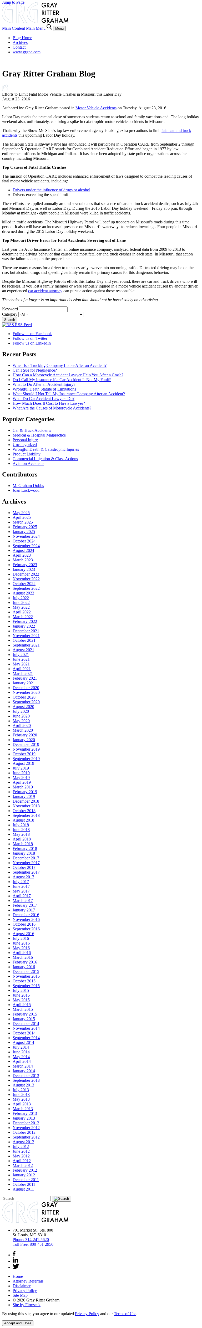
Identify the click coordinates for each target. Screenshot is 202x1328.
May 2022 (21, 607)
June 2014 (21, 1052)
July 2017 (21, 881)
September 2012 (26, 1137)
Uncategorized (25, 444)
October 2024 (24, 541)
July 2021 (21, 654)
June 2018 (21, 829)
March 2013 (23, 1108)
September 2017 (26, 872)
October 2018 (24, 810)
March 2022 (23, 616)
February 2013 (25, 1113)
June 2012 (21, 1151)
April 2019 (22, 782)
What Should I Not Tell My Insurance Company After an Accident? (69, 394)
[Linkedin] (15, 1261)
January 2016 (24, 967)
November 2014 (26, 1028)
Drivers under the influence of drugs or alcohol (51, 190)
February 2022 (25, 621)
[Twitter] (16, 1267)
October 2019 (24, 754)
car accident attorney (45, 291)
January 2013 (24, 1118)
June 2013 (21, 1094)
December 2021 (26, 631)
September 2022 (26, 588)
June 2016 (21, 943)
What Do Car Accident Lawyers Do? (43, 398)
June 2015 (21, 995)
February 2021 (25, 678)
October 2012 (24, 1132)
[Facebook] (14, 1255)
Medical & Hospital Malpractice (39, 435)
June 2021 (21, 659)
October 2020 (24, 697)
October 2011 (24, 1184)
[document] (101, 1313)
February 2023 (25, 564)
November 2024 (26, 536)
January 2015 (24, 1019)
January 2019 (24, 796)
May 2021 (21, 664)
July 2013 (21, 1090)
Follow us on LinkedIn (32, 343)
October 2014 (24, 1033)
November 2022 (26, 579)
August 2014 (23, 1042)
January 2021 (24, 683)
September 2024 (26, 545)
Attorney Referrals (28, 1281)
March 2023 (23, 560)
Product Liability (27, 454)
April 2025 (22, 517)
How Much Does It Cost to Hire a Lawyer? (49, 403)
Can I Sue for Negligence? (35, 370)
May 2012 (21, 1156)
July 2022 (21, 598)
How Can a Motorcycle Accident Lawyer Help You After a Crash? (68, 375)
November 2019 (26, 749)
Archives (20, 42)
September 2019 (26, 758)
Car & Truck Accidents (32, 430)
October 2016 (24, 924)
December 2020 (26, 687)
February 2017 (25, 905)
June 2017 (21, 886)
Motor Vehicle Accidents (96, 108)
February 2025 (25, 527)
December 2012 (26, 1123)
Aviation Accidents (28, 463)
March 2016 (23, 957)
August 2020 (23, 706)
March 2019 (23, 787)
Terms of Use (125, 1313)
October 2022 (24, 583)
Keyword (10, 309)
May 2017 (21, 891)
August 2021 (23, 650)
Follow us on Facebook (32, 333)
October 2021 (24, 640)
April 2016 (22, 952)
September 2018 (26, 815)
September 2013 (26, 1080)
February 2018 (25, 848)
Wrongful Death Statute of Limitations (44, 389)
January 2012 (24, 1175)
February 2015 (25, 1014)
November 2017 (26, 862)
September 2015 (26, 985)
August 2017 (23, 877)
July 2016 (21, 938)
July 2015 (21, 990)
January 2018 (24, 853)
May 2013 (21, 1099)
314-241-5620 (31, 1239)
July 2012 (21, 1146)
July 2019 (21, 768)
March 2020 (23, 730)
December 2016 (26, 914)
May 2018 (21, 834)
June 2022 (21, 602)
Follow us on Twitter (30, 338)
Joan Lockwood (26, 490)
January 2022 (24, 626)
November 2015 (26, 976)
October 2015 (24, 981)
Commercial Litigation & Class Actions (45, 459)
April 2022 (22, 612)
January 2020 (24, 739)
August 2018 (23, 820)
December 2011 (26, 1179)
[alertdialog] (101, 1318)
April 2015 (22, 1004)
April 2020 (22, 725)
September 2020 (26, 702)
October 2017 (24, 867)
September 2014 (26, 1037)
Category (9, 314)
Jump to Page (13, 2)
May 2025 (21, 512)
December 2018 (26, 801)
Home (18, 1276)
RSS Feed (23, 324)
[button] (5, 89)
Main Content (13, 28)
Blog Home (22, 37)
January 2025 (24, 531)
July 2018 (21, 825)
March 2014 (23, 1066)
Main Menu (36, 28)
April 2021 (22, 668)
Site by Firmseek (27, 1305)
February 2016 (25, 962)
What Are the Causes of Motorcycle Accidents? (52, 408)
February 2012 (25, 1170)
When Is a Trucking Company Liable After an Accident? (60, 365)
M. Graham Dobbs (28, 485)
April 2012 (22, 1160)
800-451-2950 (33, 1244)
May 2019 (21, 777)
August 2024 (23, 550)
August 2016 (23, 933)
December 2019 (26, 744)
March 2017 (23, 900)
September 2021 (26, 645)
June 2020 (21, 716)
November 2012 (26, 1127)
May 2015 (21, 1000)
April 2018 (22, 839)
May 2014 (21, 1056)
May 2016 (21, 948)
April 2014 (22, 1061)
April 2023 (22, 555)
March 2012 (23, 1165)
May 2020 (21, 721)
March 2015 (23, 1009)
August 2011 (23, 1189)
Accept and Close (17, 1323)
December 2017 (26, 858)
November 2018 (26, 806)
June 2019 (21, 773)
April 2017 (22, 896)
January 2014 (24, 1071)
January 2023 (24, 569)
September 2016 (26, 929)
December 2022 (26, 574)
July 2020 (21, 711)
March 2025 (23, 522)
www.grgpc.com (27, 52)
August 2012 (23, 1142)
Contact (19, 47)
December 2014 (26, 1023)
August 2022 (23, 593)
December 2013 (26, 1075)
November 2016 (26, 919)
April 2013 (22, 1104)
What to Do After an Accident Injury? (44, 384)
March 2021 (23, 673)
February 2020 (25, 735)
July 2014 (21, 1047)
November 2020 (26, 692)
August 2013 (23, 1085)
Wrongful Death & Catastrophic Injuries (46, 449)
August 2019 (23, 763)
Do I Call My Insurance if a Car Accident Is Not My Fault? (62, 379)
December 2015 (26, 971)
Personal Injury (25, 440)
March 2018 (23, 844)
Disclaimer (22, 1286)
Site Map (20, 1295)
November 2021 (26, 635)
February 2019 (25, 791)
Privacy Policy (25, 1290)
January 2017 (24, 910)
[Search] (50, 28)
